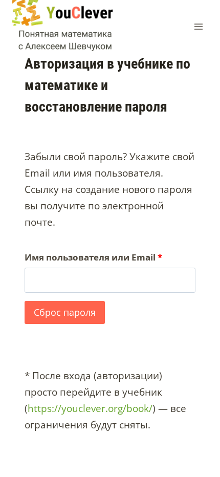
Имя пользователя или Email (97, 259)
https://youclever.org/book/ (90, 408)
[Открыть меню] (198, 26)
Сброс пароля (65, 312)
